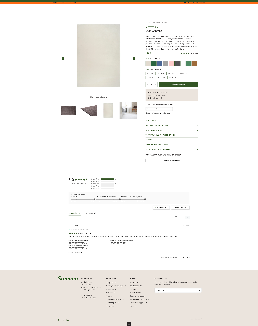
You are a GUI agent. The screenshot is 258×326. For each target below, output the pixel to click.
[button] (184, 257)
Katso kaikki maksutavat (172, 160)
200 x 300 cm (173, 77)
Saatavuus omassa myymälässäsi (159, 105)
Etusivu (148, 22)
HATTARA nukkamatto (76, 252)
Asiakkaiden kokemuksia (139, 299)
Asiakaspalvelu (136, 286)
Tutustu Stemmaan (137, 296)
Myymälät (134, 283)
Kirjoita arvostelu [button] (181, 207)
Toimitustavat (111, 289)
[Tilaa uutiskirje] (200, 290)
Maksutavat (110, 293)
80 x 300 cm (183, 73)
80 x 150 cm (150, 73)
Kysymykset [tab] (88, 213)
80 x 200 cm (161, 73)
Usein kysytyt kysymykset (116, 286)
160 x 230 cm (162, 77)
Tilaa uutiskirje (135, 293)
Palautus (109, 296)
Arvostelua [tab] (74, 213)
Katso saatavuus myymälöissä (158, 113)
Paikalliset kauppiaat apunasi (193, 2)
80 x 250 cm (172, 73)
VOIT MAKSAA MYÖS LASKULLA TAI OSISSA (163, 155)
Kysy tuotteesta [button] (162, 207)
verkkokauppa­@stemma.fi (91, 287)
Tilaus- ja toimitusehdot (115, 299)
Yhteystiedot (111, 283)
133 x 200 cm (151, 77)
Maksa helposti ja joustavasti (64, 2)
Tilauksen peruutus (113, 303)
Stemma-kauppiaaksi (138, 303)
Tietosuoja (110, 306)
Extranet (133, 306)
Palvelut (133, 289)
